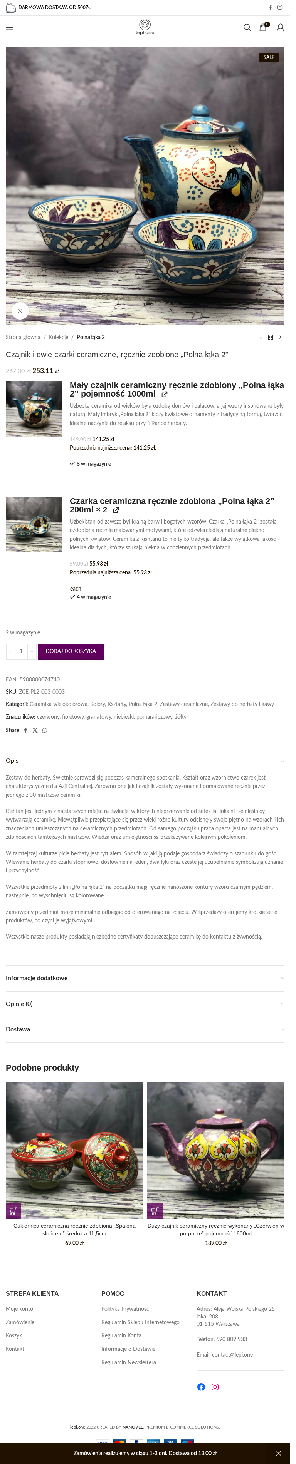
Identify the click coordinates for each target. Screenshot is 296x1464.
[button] (34, 409)
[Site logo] (145, 27)
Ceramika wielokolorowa (58, 704)
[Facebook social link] (270, 7)
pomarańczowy (154, 717)
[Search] (247, 27)
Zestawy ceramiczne (184, 704)
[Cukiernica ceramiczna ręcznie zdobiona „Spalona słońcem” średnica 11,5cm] (74, 1150)
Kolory (97, 704)
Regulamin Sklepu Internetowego (140, 1322)
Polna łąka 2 (91, 337)
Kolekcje (58, 337)
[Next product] (279, 337)
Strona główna (23, 337)
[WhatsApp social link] (44, 730)
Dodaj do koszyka (71, 651)
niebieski (124, 717)
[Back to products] (270, 337)
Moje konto (19, 1309)
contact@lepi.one (232, 1355)
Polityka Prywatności (125, 1309)
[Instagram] (215, 1387)
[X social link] (35, 730)
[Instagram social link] (279, 7)
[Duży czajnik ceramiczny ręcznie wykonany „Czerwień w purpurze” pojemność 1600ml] (216, 1150)
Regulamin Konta (121, 1336)
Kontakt (15, 1349)
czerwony (48, 717)
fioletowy (73, 717)
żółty (181, 717)
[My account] (280, 27)
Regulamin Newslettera (128, 1362)
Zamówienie (20, 1322)
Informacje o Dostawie (128, 1349)
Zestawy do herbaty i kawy (242, 704)
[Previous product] (261, 337)
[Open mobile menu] (9, 27)
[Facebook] (201, 1387)
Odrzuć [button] (278, 1453)
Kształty (117, 704)
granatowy (98, 717)
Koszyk (14, 1336)
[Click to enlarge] (20, 311)
